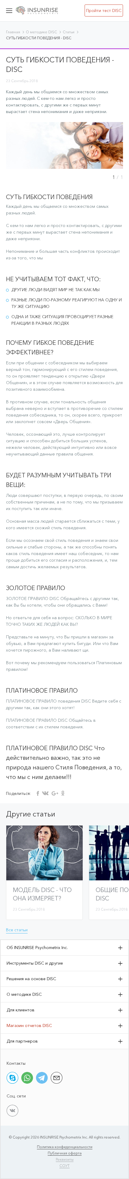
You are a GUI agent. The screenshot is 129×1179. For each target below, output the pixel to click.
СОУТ (64, 1165)
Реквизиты (65, 1159)
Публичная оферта (65, 1153)
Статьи (68, 32)
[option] (64, 145)
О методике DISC (41, 32)
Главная (13, 32)
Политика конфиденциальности (64, 1147)
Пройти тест (104, 10)
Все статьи (17, 930)
